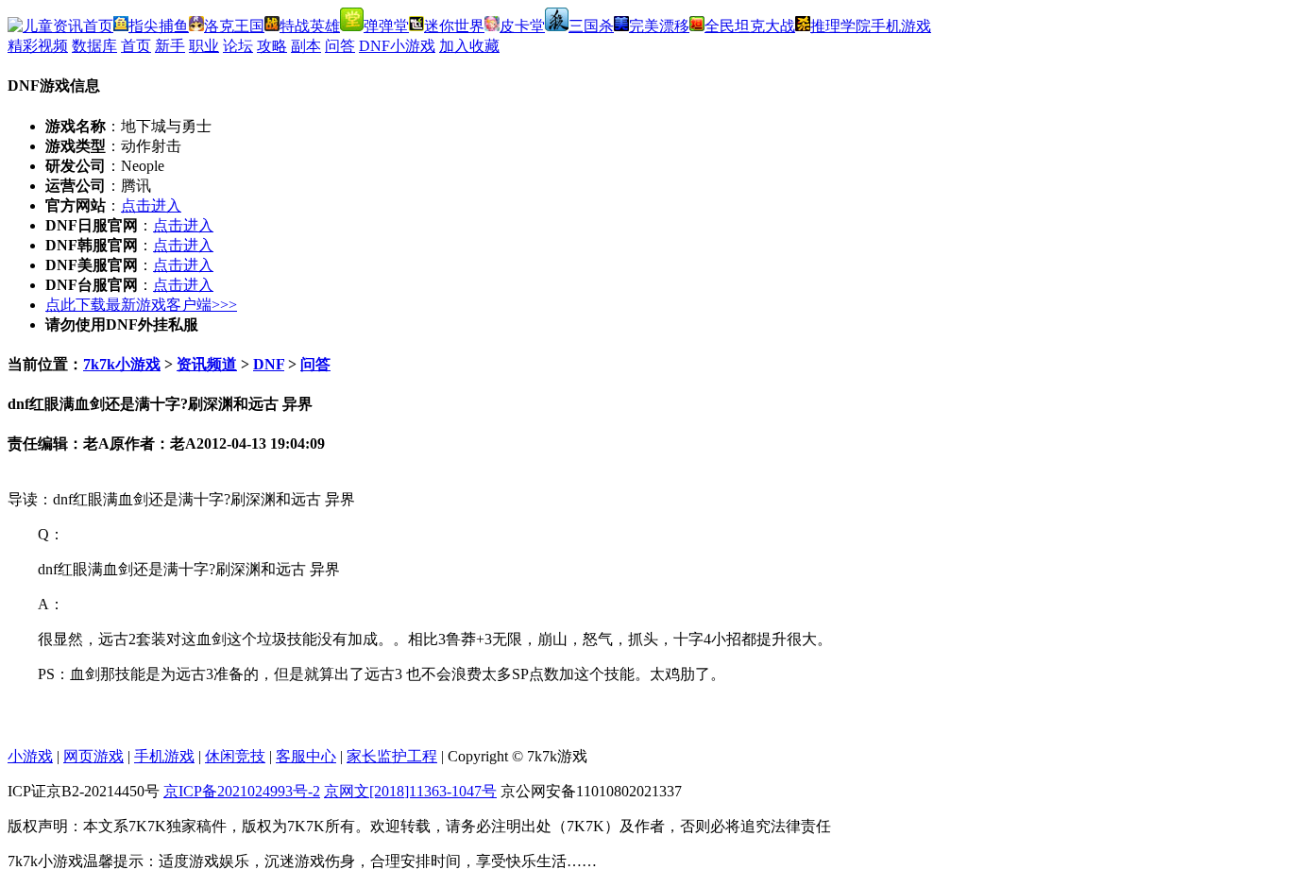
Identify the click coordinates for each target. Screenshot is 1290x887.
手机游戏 (901, 26)
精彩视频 (38, 46)
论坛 (238, 46)
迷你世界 (454, 26)
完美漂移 (659, 26)
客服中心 (306, 756)
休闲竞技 (235, 756)
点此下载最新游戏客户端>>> (141, 305)
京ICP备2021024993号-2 (241, 791)
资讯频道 (207, 364)
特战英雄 (310, 26)
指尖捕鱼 (158, 26)
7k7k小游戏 (122, 364)
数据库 (94, 46)
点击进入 (151, 205)
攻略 (272, 46)
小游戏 (30, 756)
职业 (204, 46)
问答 (340, 46)
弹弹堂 (386, 26)
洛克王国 (234, 26)
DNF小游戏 (397, 46)
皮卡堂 (522, 26)
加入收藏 (469, 46)
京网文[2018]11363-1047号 (410, 791)
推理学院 (840, 26)
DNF (268, 364)
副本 (306, 46)
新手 (170, 46)
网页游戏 (93, 756)
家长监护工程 (392, 756)
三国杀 (591, 26)
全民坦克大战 (749, 26)
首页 (136, 46)
